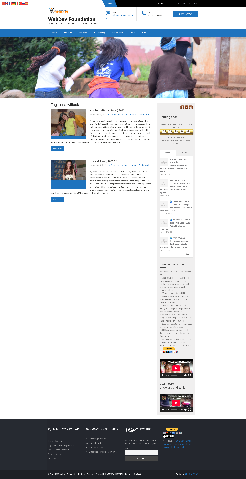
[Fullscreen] (189, 375)
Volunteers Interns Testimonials (136, 114)
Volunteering (99, 33)
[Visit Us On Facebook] (182, 108)
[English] (7, 3)
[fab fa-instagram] (189, 4)
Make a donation (55, 454)
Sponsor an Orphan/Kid (58, 449)
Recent (168, 152)
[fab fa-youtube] (195, 4)
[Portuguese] (20, 3)
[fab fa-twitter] (184, 4)
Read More (57, 148)
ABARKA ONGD (191, 474)
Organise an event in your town (61, 445)
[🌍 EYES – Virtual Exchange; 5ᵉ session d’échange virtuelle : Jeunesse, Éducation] (164, 244)
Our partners (117, 33)
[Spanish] (27, 3)
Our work (83, 33)
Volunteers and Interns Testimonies (101, 451)
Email (127, 448)
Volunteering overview (96, 438)
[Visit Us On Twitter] (186, 108)
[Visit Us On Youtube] (191, 108)
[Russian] (23, 3)
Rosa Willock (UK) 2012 (103, 161)
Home (54, 33)
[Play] (163, 375)
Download (52, 458)
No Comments (114, 114)
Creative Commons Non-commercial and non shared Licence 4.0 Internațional (177, 443)
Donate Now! (185, 13)
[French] (10, 3)
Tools (132, 33)
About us (68, 33)
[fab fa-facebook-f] (178, 4)
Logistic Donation (56, 441)
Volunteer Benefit (93, 443)
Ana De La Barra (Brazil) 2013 (107, 110)
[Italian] (17, 3)
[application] (176, 368)
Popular (184, 152)
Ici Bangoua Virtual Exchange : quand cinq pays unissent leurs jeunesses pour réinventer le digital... (175, 186)
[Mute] (185, 375)
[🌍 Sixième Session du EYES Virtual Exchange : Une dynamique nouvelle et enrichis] (164, 208)
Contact (145, 33)
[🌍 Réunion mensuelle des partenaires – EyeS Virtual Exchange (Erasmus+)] (164, 226)
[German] (13, 3)
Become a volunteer (95, 447)
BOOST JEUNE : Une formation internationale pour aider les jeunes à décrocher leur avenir (174, 165)
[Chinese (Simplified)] (3, 3)
